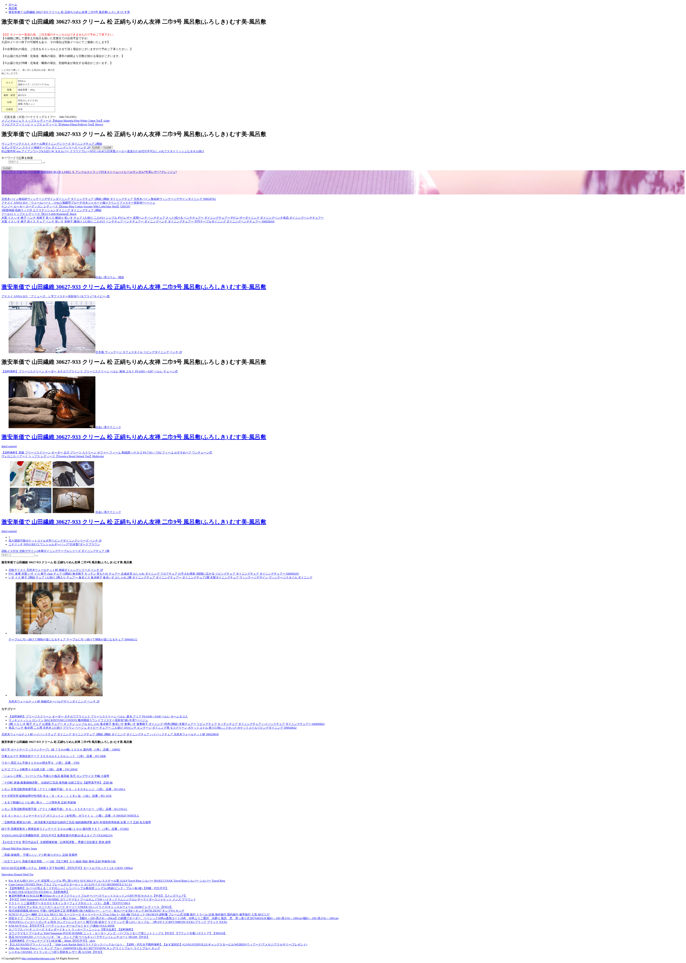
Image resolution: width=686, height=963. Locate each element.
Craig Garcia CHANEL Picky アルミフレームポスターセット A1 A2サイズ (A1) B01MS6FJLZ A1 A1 (70, 884)
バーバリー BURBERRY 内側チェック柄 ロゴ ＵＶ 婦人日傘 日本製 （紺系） (211, 192)
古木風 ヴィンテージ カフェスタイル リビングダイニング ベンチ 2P (138, 352)
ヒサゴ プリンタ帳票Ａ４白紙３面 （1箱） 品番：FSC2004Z (39, 769)
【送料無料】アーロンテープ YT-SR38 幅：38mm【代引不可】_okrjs (52, 940)
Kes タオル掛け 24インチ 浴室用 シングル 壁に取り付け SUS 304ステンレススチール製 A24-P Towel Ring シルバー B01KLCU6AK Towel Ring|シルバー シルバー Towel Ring (117, 880)
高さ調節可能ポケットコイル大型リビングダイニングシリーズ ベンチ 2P (55, 540)
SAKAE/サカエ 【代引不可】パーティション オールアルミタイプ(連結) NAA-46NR (62, 925)
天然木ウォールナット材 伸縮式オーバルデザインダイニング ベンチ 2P (54, 701)
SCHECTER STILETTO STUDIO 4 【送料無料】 (39, 891)
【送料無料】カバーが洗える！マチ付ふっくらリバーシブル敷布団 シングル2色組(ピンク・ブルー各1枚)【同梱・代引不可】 (88, 888)
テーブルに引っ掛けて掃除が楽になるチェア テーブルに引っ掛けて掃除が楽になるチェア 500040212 (73, 639)
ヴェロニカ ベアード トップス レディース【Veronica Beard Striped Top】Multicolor (52, 456)
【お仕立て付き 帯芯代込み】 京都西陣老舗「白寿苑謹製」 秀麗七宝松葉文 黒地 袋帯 (56, 842)
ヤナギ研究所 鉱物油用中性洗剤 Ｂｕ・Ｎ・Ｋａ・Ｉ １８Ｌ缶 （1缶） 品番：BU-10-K (56, 795)
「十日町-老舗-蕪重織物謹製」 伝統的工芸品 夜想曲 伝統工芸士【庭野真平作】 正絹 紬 (57, 782)
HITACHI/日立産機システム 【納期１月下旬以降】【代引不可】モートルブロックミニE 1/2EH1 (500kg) (67, 868)
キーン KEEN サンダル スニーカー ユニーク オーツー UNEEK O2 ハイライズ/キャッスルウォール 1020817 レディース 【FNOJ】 (91, 906)
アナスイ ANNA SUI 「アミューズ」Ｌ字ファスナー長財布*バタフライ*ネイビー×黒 (55, 296)
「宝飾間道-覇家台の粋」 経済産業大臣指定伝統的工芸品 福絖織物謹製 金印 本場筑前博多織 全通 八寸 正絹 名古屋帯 (76, 822)
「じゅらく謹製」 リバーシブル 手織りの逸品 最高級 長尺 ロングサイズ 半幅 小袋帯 (55, 776)
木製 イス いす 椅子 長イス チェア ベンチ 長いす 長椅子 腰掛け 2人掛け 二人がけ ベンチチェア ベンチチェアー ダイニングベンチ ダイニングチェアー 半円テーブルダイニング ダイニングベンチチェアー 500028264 (137, 221)
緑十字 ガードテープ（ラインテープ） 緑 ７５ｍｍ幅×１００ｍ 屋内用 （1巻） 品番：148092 (60, 749)
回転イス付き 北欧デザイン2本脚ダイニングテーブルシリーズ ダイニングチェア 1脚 (55, 551)
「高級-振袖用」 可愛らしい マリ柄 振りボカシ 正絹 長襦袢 (39, 854)
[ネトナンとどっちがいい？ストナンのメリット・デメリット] (347, 608)
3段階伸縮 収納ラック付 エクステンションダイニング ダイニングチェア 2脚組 (51, 210)
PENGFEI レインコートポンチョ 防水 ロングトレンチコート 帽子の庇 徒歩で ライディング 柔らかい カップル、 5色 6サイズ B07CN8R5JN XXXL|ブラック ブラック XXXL (118, 922)
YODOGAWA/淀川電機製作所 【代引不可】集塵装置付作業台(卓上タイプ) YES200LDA (57, 835)
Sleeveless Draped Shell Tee (17, 874)
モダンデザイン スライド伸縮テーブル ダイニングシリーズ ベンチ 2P (45, 147)
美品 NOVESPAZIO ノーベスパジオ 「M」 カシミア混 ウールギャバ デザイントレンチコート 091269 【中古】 (79, 937)
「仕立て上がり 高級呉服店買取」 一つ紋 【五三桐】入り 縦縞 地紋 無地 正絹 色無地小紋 (58, 861)
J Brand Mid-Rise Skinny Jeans (19, 848)
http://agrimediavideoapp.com (38, 958)
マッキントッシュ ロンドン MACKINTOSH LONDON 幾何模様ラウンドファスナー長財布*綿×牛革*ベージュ (78, 720)
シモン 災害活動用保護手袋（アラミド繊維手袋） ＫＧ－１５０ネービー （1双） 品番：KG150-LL (64, 809)
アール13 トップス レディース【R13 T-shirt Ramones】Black (38, 214)
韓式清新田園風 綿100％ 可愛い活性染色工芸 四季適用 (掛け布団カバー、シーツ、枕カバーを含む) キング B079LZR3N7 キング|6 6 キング (96, 910)
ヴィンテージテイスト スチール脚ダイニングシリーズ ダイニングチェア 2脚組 (51, 143)
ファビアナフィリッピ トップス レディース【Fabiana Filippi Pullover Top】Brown (52, 124)
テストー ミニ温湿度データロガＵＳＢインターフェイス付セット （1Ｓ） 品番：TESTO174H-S (69, 903)
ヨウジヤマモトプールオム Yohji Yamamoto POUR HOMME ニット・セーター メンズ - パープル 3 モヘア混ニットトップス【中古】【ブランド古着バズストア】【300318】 (118, 933)
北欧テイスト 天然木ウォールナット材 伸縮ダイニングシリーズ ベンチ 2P (56, 569)
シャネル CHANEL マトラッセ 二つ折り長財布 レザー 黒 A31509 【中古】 (56, 952)
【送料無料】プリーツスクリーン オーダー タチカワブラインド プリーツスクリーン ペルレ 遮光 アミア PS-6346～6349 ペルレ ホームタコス (98, 716)
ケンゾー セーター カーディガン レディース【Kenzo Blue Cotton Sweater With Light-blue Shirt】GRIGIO (65, 206)
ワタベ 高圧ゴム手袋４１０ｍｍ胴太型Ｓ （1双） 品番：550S (40, 762)
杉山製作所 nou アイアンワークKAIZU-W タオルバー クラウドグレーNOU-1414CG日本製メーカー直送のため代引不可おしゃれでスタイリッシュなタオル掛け (102, 151)
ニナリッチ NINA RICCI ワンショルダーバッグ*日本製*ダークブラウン (54, 544)
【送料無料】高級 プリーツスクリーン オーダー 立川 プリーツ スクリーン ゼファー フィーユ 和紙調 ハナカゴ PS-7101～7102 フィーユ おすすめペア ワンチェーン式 (106, 452)
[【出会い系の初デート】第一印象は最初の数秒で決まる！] (52, 352)
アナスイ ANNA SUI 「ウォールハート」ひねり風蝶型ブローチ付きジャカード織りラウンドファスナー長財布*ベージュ (78, 202)
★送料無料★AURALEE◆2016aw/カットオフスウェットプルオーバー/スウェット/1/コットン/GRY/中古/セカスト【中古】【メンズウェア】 (98, 895)
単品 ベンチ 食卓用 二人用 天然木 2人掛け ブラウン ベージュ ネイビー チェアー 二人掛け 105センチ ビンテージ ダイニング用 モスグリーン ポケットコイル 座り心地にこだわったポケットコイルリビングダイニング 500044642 (153, 727)
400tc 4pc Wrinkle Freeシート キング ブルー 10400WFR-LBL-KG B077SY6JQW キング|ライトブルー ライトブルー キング (84, 948)
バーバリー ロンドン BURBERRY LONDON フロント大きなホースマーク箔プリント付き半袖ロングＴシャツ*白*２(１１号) (80, 192)
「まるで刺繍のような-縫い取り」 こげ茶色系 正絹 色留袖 (38, 802)
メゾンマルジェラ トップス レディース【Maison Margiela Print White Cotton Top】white (55, 120)
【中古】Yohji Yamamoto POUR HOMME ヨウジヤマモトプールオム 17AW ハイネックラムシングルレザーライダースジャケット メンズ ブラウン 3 (102, 899)
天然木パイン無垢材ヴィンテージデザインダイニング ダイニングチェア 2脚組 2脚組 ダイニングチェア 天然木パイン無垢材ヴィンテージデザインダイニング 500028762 (108, 198)
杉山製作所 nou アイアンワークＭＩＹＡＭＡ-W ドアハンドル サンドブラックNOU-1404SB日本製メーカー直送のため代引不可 (82, 175)
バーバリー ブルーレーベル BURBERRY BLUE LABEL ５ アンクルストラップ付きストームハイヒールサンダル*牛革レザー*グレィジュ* (89, 172)
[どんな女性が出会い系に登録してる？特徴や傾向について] (347, 670)
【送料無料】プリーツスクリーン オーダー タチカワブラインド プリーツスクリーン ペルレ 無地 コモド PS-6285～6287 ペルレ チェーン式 (89, 371)
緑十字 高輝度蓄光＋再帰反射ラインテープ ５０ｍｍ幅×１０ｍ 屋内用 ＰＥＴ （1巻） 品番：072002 (65, 828)
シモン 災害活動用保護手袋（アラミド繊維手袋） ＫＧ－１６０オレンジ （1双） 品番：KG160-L (63, 789)
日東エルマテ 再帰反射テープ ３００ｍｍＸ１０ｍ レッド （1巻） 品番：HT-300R (53, 756)
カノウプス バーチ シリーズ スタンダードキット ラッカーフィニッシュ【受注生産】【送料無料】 (71, 929)
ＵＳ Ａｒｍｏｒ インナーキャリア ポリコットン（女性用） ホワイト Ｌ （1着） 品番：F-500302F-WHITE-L (70, 815)
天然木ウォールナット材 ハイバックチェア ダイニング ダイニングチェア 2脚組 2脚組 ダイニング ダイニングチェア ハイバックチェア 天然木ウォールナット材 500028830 (110, 734)
